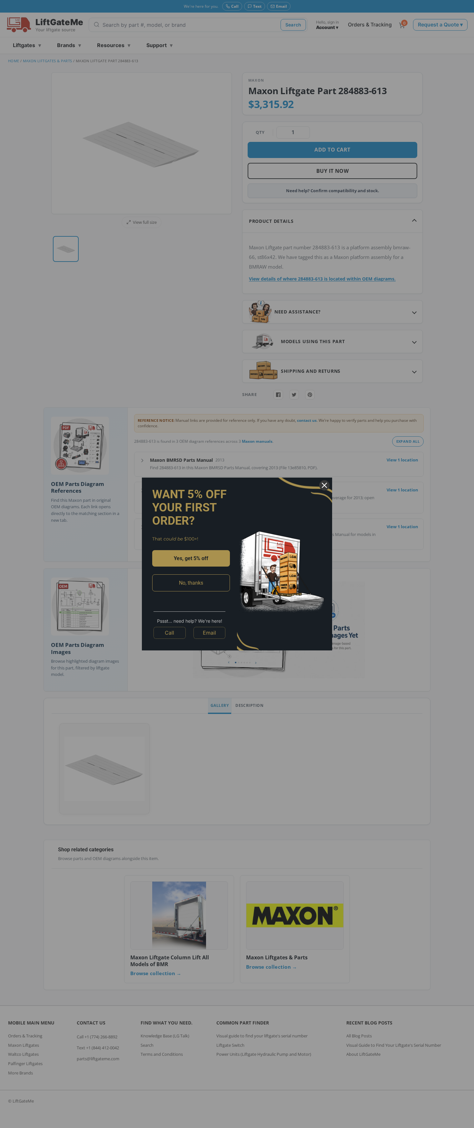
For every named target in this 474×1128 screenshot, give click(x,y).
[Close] (324, 485)
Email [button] (209, 632)
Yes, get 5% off (191, 558)
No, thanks (191, 583)
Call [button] (169, 632)
